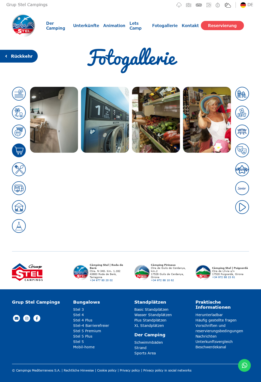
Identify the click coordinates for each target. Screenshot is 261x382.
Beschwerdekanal (210, 347)
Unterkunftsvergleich (214, 341)
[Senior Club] (242, 188)
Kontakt (190, 25)
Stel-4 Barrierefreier (91, 325)
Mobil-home (84, 347)
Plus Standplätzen (150, 320)
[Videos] (242, 207)
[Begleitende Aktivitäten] (242, 131)
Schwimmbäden (148, 342)
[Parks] (242, 94)
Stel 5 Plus (82, 336)
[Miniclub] (242, 113)
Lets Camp (135, 25)
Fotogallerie (165, 25)
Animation (114, 25)
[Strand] (19, 113)
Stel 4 (78, 315)
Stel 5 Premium (87, 331)
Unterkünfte (86, 25)
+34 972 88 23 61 (223, 277)
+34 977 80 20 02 (101, 280)
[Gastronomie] (19, 169)
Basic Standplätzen (151, 309)
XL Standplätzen (149, 325)
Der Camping (55, 25)
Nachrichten (206, 336)
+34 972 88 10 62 (162, 280)
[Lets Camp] (19, 226)
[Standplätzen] (19, 188)
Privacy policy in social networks (167, 370)
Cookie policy (106, 370)
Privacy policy (130, 370)
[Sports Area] (19, 131)
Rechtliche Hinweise (79, 370)
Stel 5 (78, 341)
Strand (140, 347)
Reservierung (222, 25)
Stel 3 (78, 309)
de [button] (249, 4)
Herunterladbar (209, 315)
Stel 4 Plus (82, 320)
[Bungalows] (19, 207)
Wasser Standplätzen (153, 315)
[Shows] (242, 150)
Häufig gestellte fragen (216, 320)
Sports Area (145, 353)
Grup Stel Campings (26, 4)
